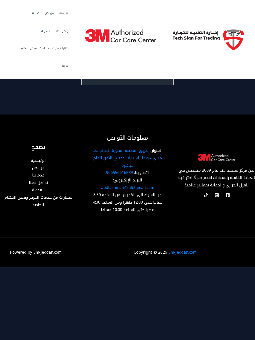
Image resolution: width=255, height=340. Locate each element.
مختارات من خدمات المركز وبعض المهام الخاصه (45, 57)
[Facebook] (227, 195)
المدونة (45, 31)
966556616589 (119, 172)
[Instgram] (216, 195)
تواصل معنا (62, 31)
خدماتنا (35, 13)
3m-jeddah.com (182, 252)
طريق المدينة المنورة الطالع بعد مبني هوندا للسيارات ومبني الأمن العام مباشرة (127, 158)
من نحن (49, 13)
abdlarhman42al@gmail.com (127, 187)
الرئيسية (64, 13)
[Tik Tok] (205, 195)
